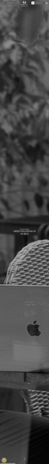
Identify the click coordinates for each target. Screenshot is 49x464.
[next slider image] (43, 232)
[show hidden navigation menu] (32, 3)
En (3, 2)
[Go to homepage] (24, 4)
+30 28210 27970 (10, 2)
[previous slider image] (5, 232)
